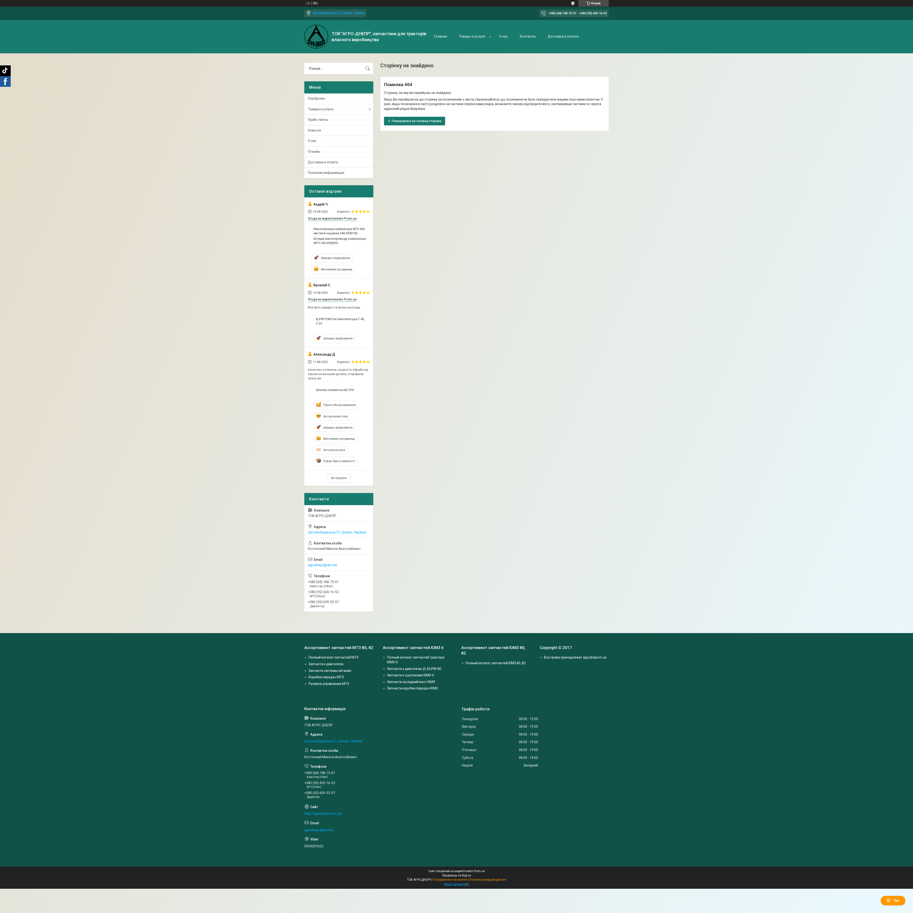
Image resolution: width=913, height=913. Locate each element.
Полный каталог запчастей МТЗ (333, 657)
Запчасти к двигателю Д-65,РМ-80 (414, 669)
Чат (897, 901)
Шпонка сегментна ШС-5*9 (335, 390)
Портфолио (316, 98)
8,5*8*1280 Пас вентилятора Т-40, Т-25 (340, 321)
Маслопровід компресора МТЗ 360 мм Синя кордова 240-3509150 (339, 231)
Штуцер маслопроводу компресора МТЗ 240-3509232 (340, 241)
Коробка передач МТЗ (326, 677)
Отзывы (314, 151)
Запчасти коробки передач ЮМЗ (412, 688)
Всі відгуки (339, 478)
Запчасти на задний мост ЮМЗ (411, 682)
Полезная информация (326, 173)
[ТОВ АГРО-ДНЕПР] (316, 37)
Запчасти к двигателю (326, 664)
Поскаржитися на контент (450, 879)
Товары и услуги (472, 36)
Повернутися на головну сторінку (416, 121)
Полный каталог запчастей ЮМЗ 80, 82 (496, 663)
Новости (314, 130)
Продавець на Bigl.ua (456, 875)
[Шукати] (367, 68)
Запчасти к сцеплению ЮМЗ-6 (410, 675)
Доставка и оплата (563, 36)
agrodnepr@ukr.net (322, 565)
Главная (440, 36)
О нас (503, 36)
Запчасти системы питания (330, 671)
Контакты (528, 36)
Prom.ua (479, 871)
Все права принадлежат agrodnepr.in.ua (575, 657)
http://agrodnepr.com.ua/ (323, 813)
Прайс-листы (318, 120)
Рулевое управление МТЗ (329, 684)
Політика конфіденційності (488, 879)
